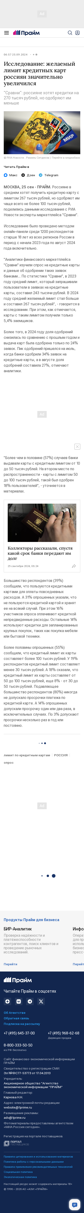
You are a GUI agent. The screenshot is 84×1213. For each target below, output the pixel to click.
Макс (13, 175)
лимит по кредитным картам (27, 755)
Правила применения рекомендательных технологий (38, 1166)
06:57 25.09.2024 (15, 54)
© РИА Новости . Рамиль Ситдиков (26, 157)
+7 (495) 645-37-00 (19, 1033)
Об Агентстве (14, 1012)
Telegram (51, 175)
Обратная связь (16, 1018)
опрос (9, 762)
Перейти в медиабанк (66, 157)
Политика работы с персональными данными (34, 1161)
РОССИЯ (61, 755)
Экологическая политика (20, 1177)
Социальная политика (18, 1172)
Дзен (31, 175)
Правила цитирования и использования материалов (38, 1156)
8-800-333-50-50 (18, 1047)
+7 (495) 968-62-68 (63, 1035)
